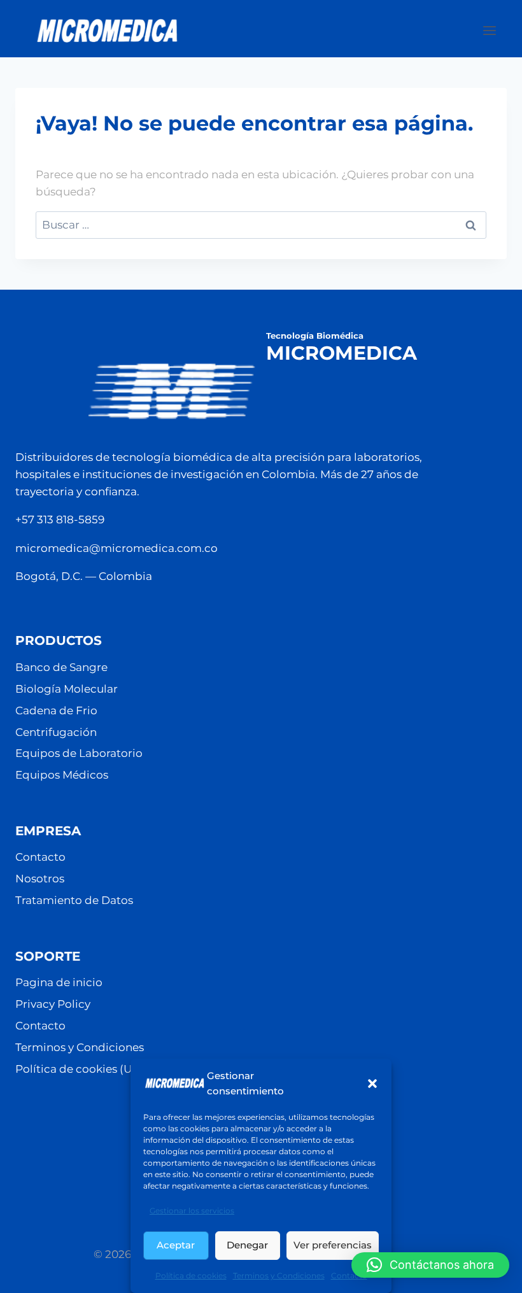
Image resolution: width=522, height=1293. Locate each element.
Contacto (349, 1275)
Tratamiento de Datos (74, 900)
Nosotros (39, 878)
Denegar (247, 1245)
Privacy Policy (52, 1004)
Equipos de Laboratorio (79, 753)
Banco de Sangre (61, 667)
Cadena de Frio (56, 710)
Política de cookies (191, 1275)
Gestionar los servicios (192, 1210)
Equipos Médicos (61, 774)
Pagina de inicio (58, 982)
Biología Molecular (66, 688)
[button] (372, 1083)
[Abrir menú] (496, 30)
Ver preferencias (332, 1245)
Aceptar (176, 1245)
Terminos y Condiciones (279, 1275)
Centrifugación (56, 732)
